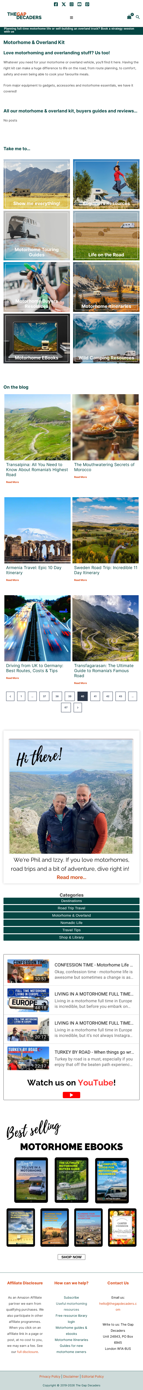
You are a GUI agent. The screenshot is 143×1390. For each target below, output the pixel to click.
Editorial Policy (93, 1377)
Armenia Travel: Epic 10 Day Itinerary (33, 570)
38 (57, 696)
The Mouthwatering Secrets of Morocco (104, 467)
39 (69, 696)
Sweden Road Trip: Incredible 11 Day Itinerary (105, 570)
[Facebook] (56, 4)
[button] (137, 17)
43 (120, 696)
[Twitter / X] (64, 4)
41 (95, 696)
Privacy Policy (49, 1377)
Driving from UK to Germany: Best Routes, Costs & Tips (34, 668)
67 (66, 707)
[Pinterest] (87, 4)
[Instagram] (71, 4)
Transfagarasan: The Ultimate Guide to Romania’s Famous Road (104, 670)
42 (107, 696)
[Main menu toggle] (71, 17)
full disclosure (27, 1352)
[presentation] (37, 427)
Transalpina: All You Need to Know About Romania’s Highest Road (37, 469)
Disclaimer (71, 1377)
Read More (12, 482)
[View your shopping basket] (129, 17)
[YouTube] (79, 4)
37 (44, 696)
